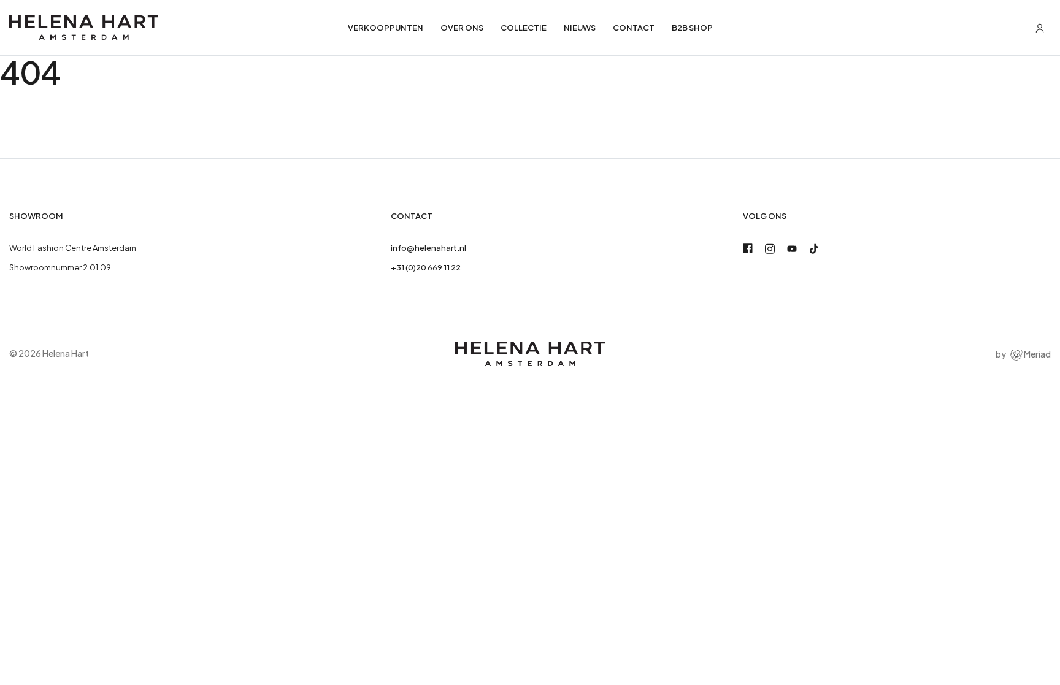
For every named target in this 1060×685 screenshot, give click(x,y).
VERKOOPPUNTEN (385, 28)
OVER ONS (461, 28)
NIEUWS (580, 28)
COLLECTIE (524, 28)
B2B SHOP (692, 28)
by (1023, 353)
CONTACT (634, 28)
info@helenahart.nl (428, 248)
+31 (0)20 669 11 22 (426, 267)
